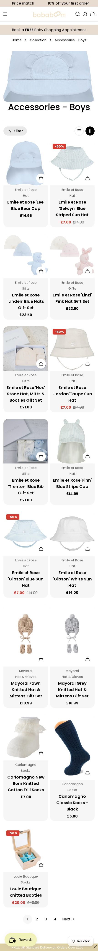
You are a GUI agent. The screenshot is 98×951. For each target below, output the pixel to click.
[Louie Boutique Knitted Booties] (25, 850)
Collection (38, 40)
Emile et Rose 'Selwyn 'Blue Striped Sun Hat (72, 208)
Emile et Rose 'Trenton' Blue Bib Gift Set (26, 486)
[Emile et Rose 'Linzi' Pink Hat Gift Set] (72, 256)
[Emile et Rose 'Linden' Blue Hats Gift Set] (25, 256)
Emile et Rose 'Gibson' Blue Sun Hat (26, 579)
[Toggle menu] (5, 14)
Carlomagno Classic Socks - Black (72, 802)
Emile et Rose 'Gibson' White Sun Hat (72, 579)
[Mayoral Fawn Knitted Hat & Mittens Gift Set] (25, 635)
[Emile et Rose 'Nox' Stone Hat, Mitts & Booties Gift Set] (25, 348)
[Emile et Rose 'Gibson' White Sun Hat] (72, 534)
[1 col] (79, 131)
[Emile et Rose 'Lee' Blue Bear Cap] (25, 163)
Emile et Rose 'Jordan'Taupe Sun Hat (72, 394)
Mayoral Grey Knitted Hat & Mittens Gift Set (72, 689)
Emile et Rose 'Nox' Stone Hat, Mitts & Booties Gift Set (26, 394)
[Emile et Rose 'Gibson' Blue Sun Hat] (25, 534)
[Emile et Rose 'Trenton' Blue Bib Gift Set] (25, 441)
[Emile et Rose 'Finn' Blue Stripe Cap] (72, 441)
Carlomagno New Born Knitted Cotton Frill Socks (25, 783)
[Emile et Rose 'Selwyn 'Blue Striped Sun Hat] (72, 163)
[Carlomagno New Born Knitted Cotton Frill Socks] (25, 737)
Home (17, 40)
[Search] (77, 14)
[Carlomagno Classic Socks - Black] (72, 747)
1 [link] (27, 919)
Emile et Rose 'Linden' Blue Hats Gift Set (26, 301)
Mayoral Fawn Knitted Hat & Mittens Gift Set (26, 689)
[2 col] (90, 131)
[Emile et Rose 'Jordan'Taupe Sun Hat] (72, 348)
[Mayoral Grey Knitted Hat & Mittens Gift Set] (72, 635)
